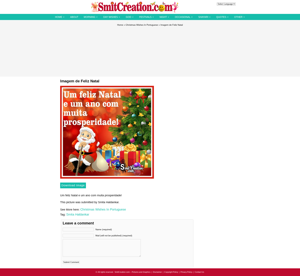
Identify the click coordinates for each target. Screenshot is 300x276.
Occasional (182, 17)
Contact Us (199, 272)
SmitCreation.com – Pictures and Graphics (132, 272)
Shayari (203, 17)
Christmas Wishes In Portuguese (142, 25)
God (128, 17)
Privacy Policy (186, 272)
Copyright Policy (171, 272)
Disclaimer (157, 272)
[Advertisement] (150, 50)
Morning (89, 17)
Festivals (145, 17)
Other (238, 17)
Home (58, 17)
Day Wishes (110, 17)
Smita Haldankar (77, 214)
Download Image (73, 185)
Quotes (221, 17)
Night (163, 17)
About (74, 17)
